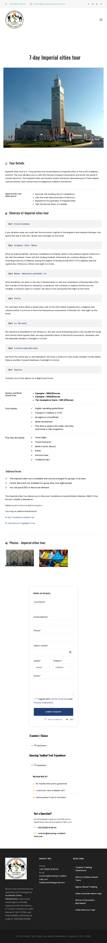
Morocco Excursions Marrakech (84, 902)
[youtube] (97, 4)
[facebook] (88, 4)
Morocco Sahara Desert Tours (86, 879)
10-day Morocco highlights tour (20, 523)
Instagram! (37, 505)
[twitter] (92, 4)
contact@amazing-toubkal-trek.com (49, 4)
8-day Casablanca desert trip (19, 517)
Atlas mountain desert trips (88, 893)
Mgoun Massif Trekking (86, 887)
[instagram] (101, 4)
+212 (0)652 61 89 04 (17, 4)
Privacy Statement (43, 702)
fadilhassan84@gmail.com (52, 882)
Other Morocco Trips (85, 910)
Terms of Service (59, 698)
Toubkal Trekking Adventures (83, 869)
